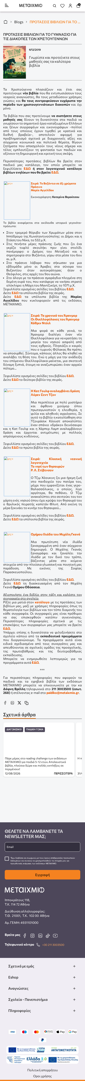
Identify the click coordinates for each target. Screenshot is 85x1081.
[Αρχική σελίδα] (5, 21)
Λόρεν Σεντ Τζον (43, 394)
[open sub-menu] (74, 966)
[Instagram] (32, 935)
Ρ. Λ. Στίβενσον (42, 470)
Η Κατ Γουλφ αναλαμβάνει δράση (55, 391)
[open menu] (6, 5)
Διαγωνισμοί (14, 729)
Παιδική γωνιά (34, 729)
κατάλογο (42, 602)
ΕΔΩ (27, 168)
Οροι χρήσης (42, 1076)
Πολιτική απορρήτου (42, 1070)
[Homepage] (30, 6)
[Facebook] (24, 935)
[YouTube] (55, 935)
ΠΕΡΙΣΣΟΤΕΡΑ (63, 773)
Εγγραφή (42, 875)
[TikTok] (47, 935)
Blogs (18, 22)
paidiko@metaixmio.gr (62, 692)
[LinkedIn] (40, 935)
